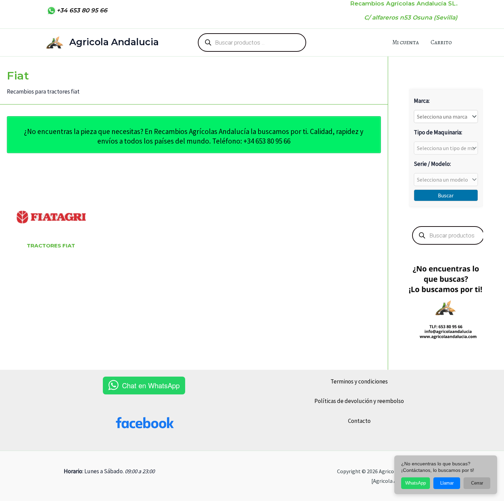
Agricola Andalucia (114, 42)
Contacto (359, 421)
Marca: (422, 101)
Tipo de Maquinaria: (438, 132)
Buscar (446, 195)
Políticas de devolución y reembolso (359, 401)
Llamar (447, 483)
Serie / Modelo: (432, 164)
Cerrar (477, 483)
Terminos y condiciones (359, 381)
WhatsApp (415, 483)
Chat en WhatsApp (151, 385)
